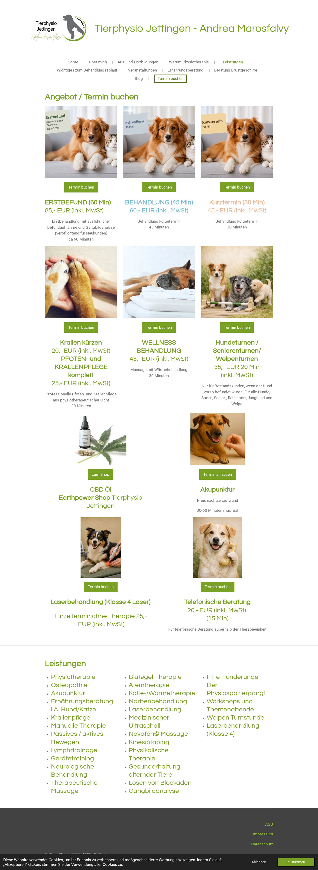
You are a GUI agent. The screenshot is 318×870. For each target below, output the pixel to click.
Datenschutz (262, 844)
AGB (269, 824)
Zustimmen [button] (296, 862)
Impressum (263, 834)
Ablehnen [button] (259, 862)
